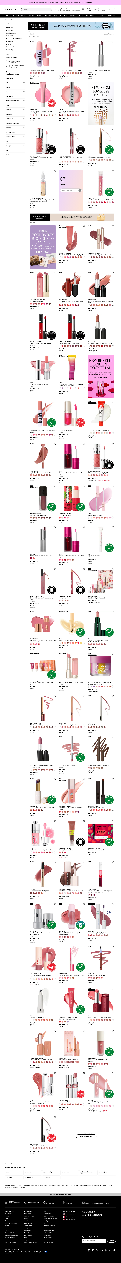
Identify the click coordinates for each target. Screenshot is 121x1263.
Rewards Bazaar (28, 1235)
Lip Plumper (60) (10, 47)
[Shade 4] (39, 73)
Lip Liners (75, 1185)
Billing (45, 1223)
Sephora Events (9, 1228)
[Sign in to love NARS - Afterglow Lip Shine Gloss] (112, 486)
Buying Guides (47, 1228)
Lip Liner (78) (9, 36)
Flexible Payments (47, 1237)
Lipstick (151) (9, 27)
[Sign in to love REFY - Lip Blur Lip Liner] (112, 696)
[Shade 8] (81, 73)
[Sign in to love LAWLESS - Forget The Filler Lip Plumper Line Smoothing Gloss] (112, 1073)
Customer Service (47, 1213)
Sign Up (111, 1241)
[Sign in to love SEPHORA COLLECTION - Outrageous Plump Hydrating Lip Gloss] (112, 444)
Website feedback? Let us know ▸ (60, 1194)
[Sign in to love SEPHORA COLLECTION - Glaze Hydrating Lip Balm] (84, 821)
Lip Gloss (18, 1185)
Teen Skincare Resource (49, 1242)
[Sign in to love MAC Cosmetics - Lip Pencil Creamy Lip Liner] (55, 1117)
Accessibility (46, 1240)
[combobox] (36, 9)
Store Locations (47, 1235)
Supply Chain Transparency (12, 1223)
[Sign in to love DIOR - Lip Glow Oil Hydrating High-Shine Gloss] (55, 821)
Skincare (39, 15)
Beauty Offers (27, 1232)
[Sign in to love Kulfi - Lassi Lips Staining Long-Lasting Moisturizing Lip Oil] (55, 401)
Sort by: (108, 34)
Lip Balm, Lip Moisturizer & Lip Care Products (34, 1185)
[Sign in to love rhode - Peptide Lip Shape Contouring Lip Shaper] (112, 128)
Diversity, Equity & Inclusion (11, 1235)
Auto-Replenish (28, 1230)
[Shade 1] (31, 73)
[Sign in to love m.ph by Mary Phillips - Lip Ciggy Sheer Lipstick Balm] (112, 779)
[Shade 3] (36, 73)
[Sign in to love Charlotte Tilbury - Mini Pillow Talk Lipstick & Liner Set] (84, 1031)
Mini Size (72, 15)
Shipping (45, 1221)
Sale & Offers (112, 15)
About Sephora (8, 1213)
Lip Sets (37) (9, 50)
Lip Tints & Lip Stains (85, 1185)
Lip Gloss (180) (10, 41)
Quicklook (43, 65)
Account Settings (28, 1225)
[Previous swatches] (60, 73)
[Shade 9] (110, 202)
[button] (14, 74)
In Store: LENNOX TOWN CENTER (16, 62)
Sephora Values (9, 1221)
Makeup (31, 15)
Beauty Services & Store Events (32, 1228)
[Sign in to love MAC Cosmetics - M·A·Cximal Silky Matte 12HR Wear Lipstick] (112, 314)
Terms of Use (16, 1251)
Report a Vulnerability (10, 1242)
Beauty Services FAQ (48, 1230)
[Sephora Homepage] (12, 9)
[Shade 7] (78, 73)
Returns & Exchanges (48, 1216)
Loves (25, 1237)
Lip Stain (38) (9, 30)
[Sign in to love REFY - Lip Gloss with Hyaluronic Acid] (55, 988)
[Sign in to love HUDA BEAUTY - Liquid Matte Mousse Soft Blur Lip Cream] (55, 444)
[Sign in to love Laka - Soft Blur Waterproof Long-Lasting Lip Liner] (112, 736)
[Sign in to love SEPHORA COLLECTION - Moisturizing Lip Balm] (84, 486)
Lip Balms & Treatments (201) (14, 38)
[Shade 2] (33, 73)
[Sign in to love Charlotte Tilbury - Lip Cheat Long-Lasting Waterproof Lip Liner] (84, 696)
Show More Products (86, 1136)
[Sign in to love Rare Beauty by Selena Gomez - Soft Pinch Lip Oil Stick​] (55, 272)
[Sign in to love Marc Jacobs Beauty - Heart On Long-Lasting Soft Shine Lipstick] (112, 988)
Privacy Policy (8, 1251)
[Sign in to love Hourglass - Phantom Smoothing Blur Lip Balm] (55, 862)
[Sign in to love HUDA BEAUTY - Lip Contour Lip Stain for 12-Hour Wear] (84, 41)
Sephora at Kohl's (47, 1232)
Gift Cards (102, 15)
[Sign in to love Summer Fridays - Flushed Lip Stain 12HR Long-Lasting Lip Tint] (84, 946)
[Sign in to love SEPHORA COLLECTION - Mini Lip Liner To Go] (84, 569)
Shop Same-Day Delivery (30, 1242)
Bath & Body (63, 15)
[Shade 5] (41, 73)
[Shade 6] (44, 73)
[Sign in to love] (112, 41)
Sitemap (30, 1251)
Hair (55, 15)
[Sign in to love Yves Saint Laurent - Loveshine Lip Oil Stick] (84, 1073)
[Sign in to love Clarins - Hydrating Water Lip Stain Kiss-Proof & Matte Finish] (84, 527)
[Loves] (110, 9)
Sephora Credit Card (29, 1216)
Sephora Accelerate (10, 1237)
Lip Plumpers (95, 1185)
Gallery (26, 1218)
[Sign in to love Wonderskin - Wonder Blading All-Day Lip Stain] (112, 904)
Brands (81, 15)
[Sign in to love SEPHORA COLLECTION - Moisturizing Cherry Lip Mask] (112, 821)
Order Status (27, 1221)
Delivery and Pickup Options (50, 1218)
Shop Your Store (28, 1240)
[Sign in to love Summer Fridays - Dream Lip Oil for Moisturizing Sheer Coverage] (112, 1031)
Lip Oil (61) (9, 44)
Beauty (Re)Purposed (10, 1240)
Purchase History (28, 1223)
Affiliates (7, 1225)
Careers (7, 1218)
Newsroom (7, 1216)
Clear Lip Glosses (20, 1187)
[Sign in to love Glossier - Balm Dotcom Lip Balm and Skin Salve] (112, 401)
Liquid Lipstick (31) (11, 33)
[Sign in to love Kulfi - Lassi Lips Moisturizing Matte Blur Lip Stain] (55, 41)
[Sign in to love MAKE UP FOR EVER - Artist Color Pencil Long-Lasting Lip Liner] (55, 696)
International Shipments (49, 1225)
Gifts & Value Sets (91, 15)
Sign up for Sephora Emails (90, 1237)
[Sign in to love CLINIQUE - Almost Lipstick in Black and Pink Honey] (55, 527)
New (6, 15)
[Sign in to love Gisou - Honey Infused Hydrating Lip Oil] (84, 611)
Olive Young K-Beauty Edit (18, 15)
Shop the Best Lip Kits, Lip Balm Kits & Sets (60, 1185)
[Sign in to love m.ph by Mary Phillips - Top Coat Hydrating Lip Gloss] (55, 486)
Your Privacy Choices (39, 1251)
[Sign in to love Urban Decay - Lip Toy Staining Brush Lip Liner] (112, 946)
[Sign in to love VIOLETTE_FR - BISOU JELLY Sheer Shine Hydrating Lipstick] (55, 779)
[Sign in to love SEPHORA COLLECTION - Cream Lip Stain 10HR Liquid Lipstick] (84, 314)
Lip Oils (13, 1187)
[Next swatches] (84, 73)
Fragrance (48, 15)
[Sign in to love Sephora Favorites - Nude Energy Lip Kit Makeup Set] (112, 569)
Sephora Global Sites (10, 1232)
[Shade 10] (112, 202)
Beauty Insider (27, 1213)
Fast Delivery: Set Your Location (17, 66)
